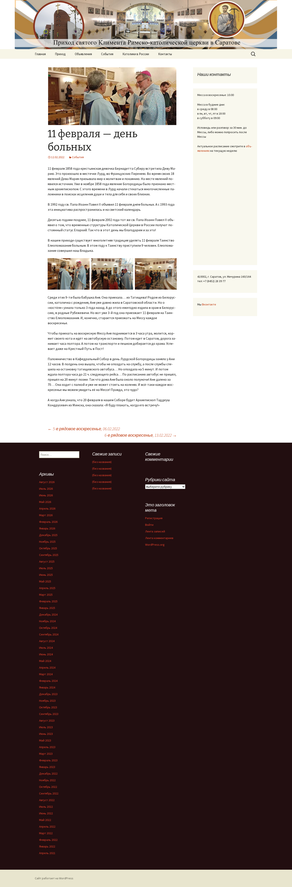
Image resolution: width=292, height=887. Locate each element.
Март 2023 (46, 754)
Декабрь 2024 (48, 614)
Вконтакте (209, 304)
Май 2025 (45, 581)
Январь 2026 (47, 528)
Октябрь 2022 (48, 787)
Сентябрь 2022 (48, 793)
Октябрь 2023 (48, 707)
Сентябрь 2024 (48, 634)
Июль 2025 (46, 568)
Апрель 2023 (47, 747)
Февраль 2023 (48, 760)
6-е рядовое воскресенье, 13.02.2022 (141, 435)
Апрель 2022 (47, 826)
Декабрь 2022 (48, 773)
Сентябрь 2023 (48, 714)
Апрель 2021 (47, 853)
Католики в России (135, 54)
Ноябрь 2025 (47, 542)
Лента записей (155, 531)
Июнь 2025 (46, 575)
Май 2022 (45, 820)
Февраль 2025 (48, 601)
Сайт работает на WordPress (54, 878)
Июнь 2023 (46, 734)
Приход (60, 54)
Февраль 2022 (48, 840)
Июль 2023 (46, 727)
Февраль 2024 (48, 681)
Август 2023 (47, 720)
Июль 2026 (46, 489)
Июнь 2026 (46, 495)
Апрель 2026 (47, 508)
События (107, 54)
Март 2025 (46, 595)
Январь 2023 (47, 767)
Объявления (83, 54)
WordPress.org (155, 545)
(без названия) (102, 462)
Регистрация (153, 518)
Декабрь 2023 (48, 694)
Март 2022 (46, 833)
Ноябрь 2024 (47, 621)
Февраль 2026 (48, 522)
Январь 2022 (47, 846)
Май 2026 (45, 502)
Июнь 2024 (46, 654)
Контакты (165, 54)
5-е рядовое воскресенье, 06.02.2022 (84, 428)
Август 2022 (47, 800)
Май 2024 (45, 661)
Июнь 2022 (46, 813)
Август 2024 (47, 641)
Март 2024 (46, 674)
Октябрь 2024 (48, 628)
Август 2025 (47, 561)
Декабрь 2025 (48, 535)
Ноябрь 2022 (47, 780)
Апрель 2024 (47, 667)
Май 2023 (45, 740)
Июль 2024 (46, 648)
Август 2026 (47, 482)
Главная (40, 54)
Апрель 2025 (47, 588)
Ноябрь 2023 (47, 701)
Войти (149, 525)
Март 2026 (46, 515)
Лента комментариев (159, 538)
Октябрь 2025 (48, 548)
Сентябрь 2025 (48, 555)
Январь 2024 (47, 687)
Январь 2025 (47, 608)
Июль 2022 (46, 807)
